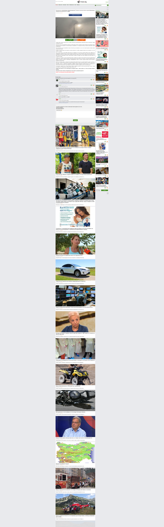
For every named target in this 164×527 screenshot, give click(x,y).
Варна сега (60, 4)
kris (59, 79)
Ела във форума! (98, 5)
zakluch (60, 98)
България (64, 4)
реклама (94, 75)
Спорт (68, 4)
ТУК (75, 78)
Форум (105, 190)
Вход (107, 2)
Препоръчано (71, 4)
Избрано (78, 4)
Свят (75, 4)
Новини (57, 4)
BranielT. (60, 85)
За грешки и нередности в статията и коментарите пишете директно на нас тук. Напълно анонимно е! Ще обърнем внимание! (69, 107)
